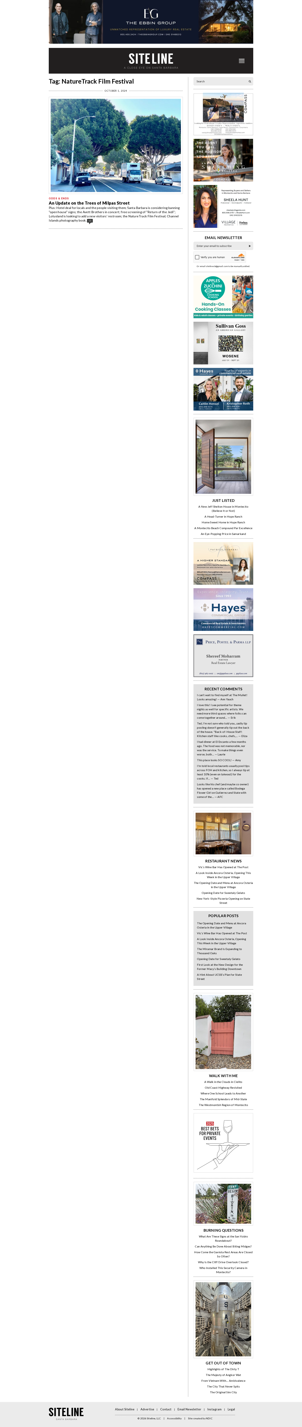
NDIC (209, 1418)
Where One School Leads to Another (223, 1093)
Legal (231, 1409)
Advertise (147, 1409)
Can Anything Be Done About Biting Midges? (223, 1246)
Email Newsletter (189, 1409)
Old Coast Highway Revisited (223, 1087)
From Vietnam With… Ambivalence (223, 1380)
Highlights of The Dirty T (223, 1369)
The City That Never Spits (223, 1386)
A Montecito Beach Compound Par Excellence (223, 528)
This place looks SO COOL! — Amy (219, 760)
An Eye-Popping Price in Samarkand (223, 533)
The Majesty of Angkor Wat (223, 1374)
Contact (166, 1409)
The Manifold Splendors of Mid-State (223, 1099)
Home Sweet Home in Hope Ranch (223, 522)
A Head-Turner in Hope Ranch (223, 516)
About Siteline (124, 1409)
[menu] (242, 61)
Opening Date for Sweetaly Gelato (223, 892)
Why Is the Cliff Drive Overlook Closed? (223, 1262)
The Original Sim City (223, 1392)
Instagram (214, 1409)
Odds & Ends (59, 198)
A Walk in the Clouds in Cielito (223, 1081)
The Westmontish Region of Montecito (223, 1104)
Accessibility (174, 1418)
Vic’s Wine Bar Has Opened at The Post (223, 867)
